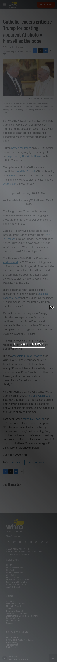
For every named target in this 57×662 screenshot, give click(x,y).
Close (52, 307)
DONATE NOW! (28, 343)
